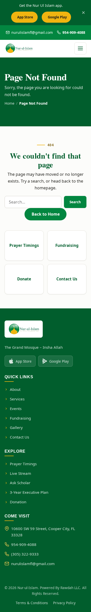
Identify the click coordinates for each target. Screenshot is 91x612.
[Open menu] (80, 48)
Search (75, 202)
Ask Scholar (20, 482)
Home (9, 103)
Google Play (58, 18)
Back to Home (46, 214)
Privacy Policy (64, 602)
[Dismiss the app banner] (83, 12)
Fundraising (67, 245)
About (15, 389)
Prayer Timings (24, 245)
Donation (18, 501)
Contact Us (66, 278)
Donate (24, 278)
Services (17, 398)
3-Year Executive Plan (29, 492)
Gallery (16, 427)
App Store (26, 18)
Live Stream (20, 473)
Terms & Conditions (32, 602)
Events (15, 408)
